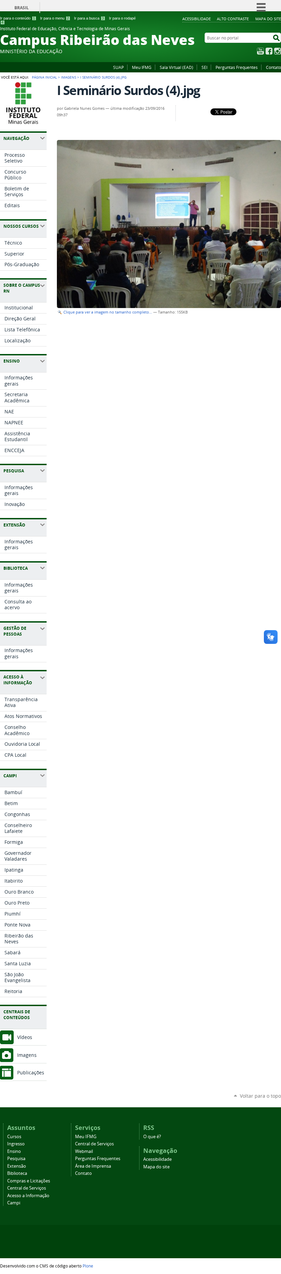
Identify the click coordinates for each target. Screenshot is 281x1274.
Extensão (16, 1166)
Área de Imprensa (93, 1166)
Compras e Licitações (28, 1181)
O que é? (152, 1137)
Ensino (14, 1151)
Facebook (269, 51)
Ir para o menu (54, 18)
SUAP (118, 67)
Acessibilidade (196, 18)
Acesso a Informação (28, 1196)
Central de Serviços (26, 1188)
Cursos (14, 1137)
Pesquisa (16, 1158)
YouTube (260, 51)
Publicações (30, 1072)
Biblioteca (17, 1173)
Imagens (68, 77)
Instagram (277, 51)
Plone (88, 1266)
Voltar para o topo (260, 1096)
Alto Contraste (233, 18)
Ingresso (16, 1144)
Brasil (21, 8)
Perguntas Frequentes (237, 67)
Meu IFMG (141, 67)
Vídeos (24, 1037)
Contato (273, 67)
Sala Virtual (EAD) (176, 67)
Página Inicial (44, 77)
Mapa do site (268, 18)
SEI (204, 67)
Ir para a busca (89, 18)
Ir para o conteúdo (17, 18)
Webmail (84, 1151)
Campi (13, 1203)
